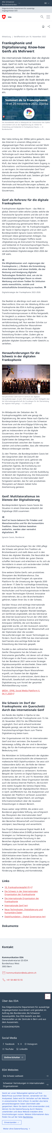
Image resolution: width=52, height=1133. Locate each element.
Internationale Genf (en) (16, 905)
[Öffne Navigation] (48, 16)
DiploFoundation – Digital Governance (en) (25, 916)
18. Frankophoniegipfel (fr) (17, 887)
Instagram (32, 1044)
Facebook (10, 1044)
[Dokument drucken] (43, 26)
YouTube (9, 1049)
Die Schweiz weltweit (13, 1076)
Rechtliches (28, 1117)
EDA (9, 17)
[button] (47, 996)
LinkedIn (23, 1049)
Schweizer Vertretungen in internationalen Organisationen (23, 1085)
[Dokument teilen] (48, 26)
